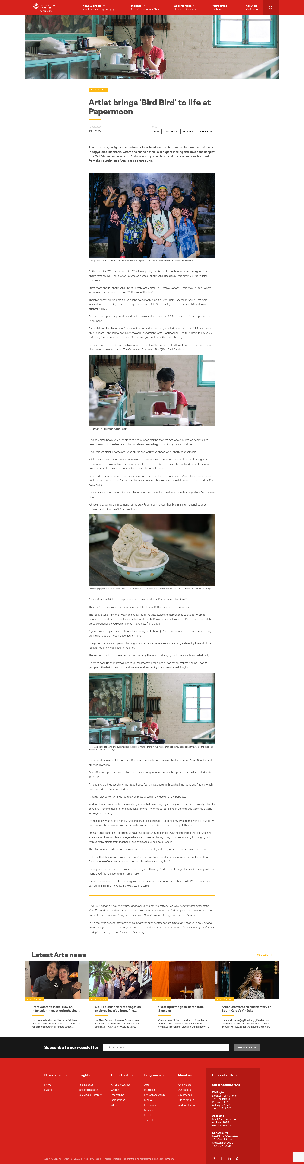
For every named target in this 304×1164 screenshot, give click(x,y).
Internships (117, 1095)
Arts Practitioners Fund (198, 131)
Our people (184, 1090)
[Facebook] (222, 1158)
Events (48, 1090)
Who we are (184, 1085)
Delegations (118, 1100)
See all (262, 954)
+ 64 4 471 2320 (221, 1108)
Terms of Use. (171, 1158)
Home (94, 89)
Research (149, 1110)
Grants (115, 1090)
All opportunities (120, 1085)
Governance (185, 1095)
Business (149, 1090)
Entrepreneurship (154, 1095)
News (47, 1085)
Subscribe (245, 1047)
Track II (148, 1120)
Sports (148, 1115)
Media (148, 1100)
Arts (103, 89)
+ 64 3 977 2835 (221, 1146)
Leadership (150, 1105)
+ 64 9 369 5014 (221, 1125)
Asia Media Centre (89, 1095)
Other (114, 1105)
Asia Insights (85, 1085)
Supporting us (186, 1100)
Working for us (186, 1105)
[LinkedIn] (229, 1158)
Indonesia (171, 131)
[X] (214, 1158)
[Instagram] (237, 1158)
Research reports (88, 1090)
